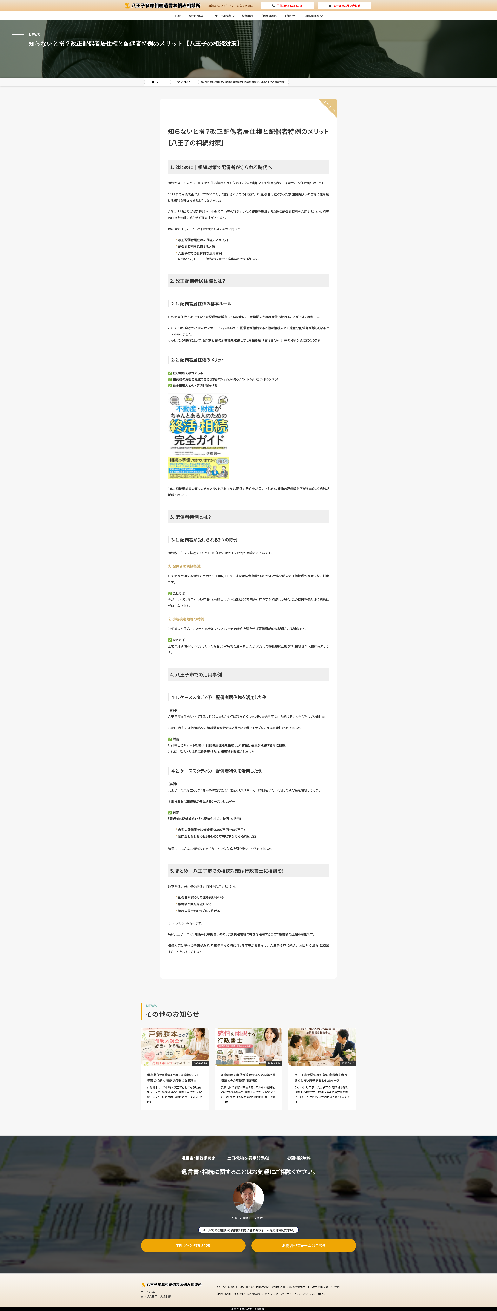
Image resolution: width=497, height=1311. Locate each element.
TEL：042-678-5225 (193, 1245)
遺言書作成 (247, 1287)
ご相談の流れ (269, 16)
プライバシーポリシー (315, 1294)
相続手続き (262, 1287)
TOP (178, 16)
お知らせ (289, 16)
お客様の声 (253, 1294)
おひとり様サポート (298, 1287)
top (217, 1287)
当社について (196, 16)
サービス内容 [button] (223, 16)
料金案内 (247, 16)
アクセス (267, 1294)
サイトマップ (293, 1294)
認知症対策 (278, 1287)
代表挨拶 (239, 1294)
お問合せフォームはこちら (304, 1245)
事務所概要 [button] (312, 16)
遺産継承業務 (320, 1287)
